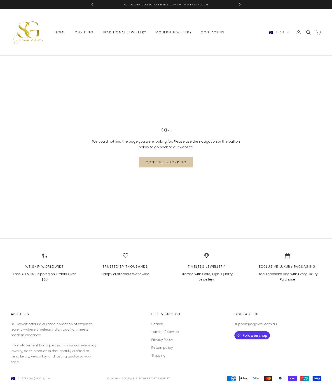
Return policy (162, 347)
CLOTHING (84, 32)
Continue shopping (166, 162)
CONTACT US (213, 32)
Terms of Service (165, 331)
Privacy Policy (162, 339)
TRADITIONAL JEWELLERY (124, 32)
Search (157, 324)
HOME (60, 32)
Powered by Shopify (154, 378)
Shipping (158, 355)
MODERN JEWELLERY (173, 32)
